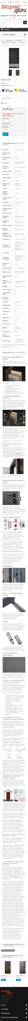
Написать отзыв (6, 98)
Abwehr (12, 85)
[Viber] (2, 15)
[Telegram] (3, 15)
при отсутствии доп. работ (8, 116)
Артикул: (3, 83)
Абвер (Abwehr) (18, 40)
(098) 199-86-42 (10, 15)
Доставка (10, 2)
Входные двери (9, 40)
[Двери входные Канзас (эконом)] (7, 967)
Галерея (24, 2)
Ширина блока (7, 123)
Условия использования (6, 997)
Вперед (22, 73)
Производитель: (5, 85)
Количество (6, 118)
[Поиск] (25, 22)
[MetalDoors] (14, 9)
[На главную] (2, 40)
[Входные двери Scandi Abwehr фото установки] (17, 72)
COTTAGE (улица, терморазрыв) (9, 42)
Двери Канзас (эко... (6, 975)
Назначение (6, 127)
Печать (5, 103)
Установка (17, 2)
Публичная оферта (5, 999)
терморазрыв (18, 453)
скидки (16, 877)
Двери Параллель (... (21, 975)
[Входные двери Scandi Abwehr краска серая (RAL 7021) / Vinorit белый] (10, 72)
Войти (25, 5)
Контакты (3, 2)
